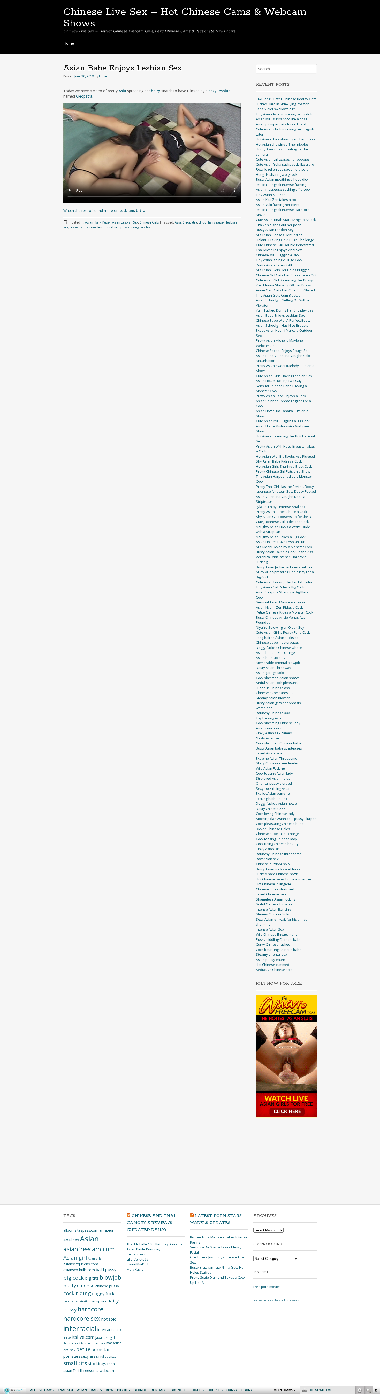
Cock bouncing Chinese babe (278, 949)
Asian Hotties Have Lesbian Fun (280, 541)
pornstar (100, 1349)
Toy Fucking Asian (270, 718)
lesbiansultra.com (83, 227)
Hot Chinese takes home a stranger (283, 879)
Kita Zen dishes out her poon (278, 224)
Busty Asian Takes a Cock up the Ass (284, 551)
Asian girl (75, 1257)
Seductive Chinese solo (274, 969)
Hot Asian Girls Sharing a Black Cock (284, 466)
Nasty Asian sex (268, 738)
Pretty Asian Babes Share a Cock (281, 511)
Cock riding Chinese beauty (277, 843)
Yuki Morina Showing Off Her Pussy (283, 285)
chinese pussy (107, 1285)
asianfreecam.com (89, 1249)
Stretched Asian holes (273, 778)
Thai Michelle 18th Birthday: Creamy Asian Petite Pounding (154, 1247)
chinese (86, 1285)
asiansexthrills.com (79, 1269)
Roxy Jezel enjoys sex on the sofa (282, 169)
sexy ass (88, 1356)
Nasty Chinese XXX (271, 808)
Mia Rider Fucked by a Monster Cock (284, 547)
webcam (107, 1370)
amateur (106, 1230)
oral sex (113, 227)
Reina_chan (136, 1254)
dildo (203, 222)
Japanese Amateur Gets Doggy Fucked (286, 491)
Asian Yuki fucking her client (277, 204)
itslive (67, 1338)
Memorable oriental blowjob (278, 662)
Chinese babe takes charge (277, 833)
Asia (178, 222)
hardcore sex (81, 1318)
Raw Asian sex (267, 859)
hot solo (108, 1319)
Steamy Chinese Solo (272, 914)
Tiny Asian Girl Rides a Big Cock (280, 587)
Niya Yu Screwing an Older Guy (280, 627)
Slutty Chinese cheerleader (277, 763)
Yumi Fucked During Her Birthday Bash (286, 310)
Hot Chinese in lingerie (273, 884)
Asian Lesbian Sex (125, 222)
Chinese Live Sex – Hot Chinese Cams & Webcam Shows (185, 18)
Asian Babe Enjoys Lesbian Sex (280, 315)
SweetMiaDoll (137, 1264)
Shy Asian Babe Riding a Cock (279, 461)
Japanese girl (105, 1337)
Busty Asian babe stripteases (279, 748)
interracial (80, 1328)
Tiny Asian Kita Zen (271, 194)
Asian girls (94, 1258)
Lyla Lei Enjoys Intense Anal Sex (281, 506)
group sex (98, 1301)
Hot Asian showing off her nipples (282, 144)
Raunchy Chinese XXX (273, 713)
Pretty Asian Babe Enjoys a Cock (281, 396)
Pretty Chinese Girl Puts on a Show (283, 471)
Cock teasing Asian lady (274, 773)
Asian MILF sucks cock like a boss (281, 119)
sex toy (145, 227)
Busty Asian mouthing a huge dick (282, 179)
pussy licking (129, 227)
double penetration (76, 1301)
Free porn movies (267, 1286)
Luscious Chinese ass (273, 688)
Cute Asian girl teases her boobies (283, 159)
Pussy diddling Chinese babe (278, 939)
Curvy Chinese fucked (273, 944)
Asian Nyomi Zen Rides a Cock (279, 607)
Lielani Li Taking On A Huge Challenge (285, 239)
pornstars (71, 1356)
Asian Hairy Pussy (98, 222)
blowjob (110, 1277)
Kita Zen (84, 1343)
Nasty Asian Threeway (273, 667)
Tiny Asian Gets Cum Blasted (278, 295)
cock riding (77, 1293)
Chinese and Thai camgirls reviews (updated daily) (151, 1222)
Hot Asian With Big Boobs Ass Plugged (285, 456)
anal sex (71, 1240)
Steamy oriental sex (271, 954)
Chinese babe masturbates (277, 642)
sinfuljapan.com (107, 1356)
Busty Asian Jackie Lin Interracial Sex (284, 567)
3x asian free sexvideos (287, 1300)
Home (69, 43)
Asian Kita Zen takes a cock (277, 199)
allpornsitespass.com (80, 1230)
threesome (89, 1370)
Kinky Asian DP (267, 849)
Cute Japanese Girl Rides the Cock (282, 521)
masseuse (113, 1343)
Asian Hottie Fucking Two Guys (279, 380)
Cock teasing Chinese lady (276, 839)
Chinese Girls (149, 222)
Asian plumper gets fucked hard (281, 124)
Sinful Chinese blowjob (274, 904)
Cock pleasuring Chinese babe (280, 823)
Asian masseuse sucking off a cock (283, 189)
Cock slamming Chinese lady (278, 723)
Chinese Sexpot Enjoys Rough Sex (282, 350)
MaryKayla (135, 1269)
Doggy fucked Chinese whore (279, 647)
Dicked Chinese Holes (273, 828)
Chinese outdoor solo (273, 864)
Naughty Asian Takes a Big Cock (281, 537)
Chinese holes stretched (275, 889)
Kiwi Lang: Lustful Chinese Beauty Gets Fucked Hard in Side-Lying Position (286, 101)
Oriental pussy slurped (274, 783)
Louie (103, 76)
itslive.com (83, 1337)
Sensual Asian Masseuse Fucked (282, 602)
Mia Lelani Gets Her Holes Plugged (283, 270)
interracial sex (109, 1329)
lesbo (101, 227)
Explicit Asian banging (273, 793)
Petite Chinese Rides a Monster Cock (284, 612)
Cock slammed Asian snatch (278, 677)
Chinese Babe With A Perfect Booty (283, 320)
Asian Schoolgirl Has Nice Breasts (282, 325)
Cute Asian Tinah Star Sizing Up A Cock (286, 219)
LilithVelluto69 (137, 1259)
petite (83, 1349)
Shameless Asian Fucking (275, 899)
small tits (75, 1363)
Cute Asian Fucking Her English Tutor (284, 582)
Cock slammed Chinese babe (278, 743)
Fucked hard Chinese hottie (277, 874)
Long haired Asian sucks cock (279, 637)
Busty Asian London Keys (275, 229)
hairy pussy (216, 222)
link (375, 1313)
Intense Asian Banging (273, 909)
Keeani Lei (70, 1343)
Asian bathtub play (270, 657)
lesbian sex (98, 1343)
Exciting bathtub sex (271, 798)
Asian (89, 1238)
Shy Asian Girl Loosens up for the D (283, 516)
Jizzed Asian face (269, 753)
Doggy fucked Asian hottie (276, 803)
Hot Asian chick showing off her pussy (285, 139)
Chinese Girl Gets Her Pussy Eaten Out (286, 275)
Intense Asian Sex (270, 929)
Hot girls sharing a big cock (276, 174)
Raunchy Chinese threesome (278, 853)
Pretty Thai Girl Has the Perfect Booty (285, 486)
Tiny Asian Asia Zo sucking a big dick (284, 114)
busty (69, 1285)
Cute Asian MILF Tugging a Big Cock (283, 421)
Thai (76, 1370)
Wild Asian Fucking (270, 768)
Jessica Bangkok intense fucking (281, 184)
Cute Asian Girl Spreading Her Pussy (284, 280)
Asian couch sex (268, 728)
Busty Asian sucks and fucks (278, 869)
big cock (73, 1277)
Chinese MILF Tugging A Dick (277, 255)
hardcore (90, 1309)
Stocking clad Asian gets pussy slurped (286, 818)
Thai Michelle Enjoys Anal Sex (279, 250)
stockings (97, 1363)
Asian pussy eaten (270, 959)
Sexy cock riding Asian (273, 788)
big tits (92, 1278)
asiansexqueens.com (80, 1264)
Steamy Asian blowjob (273, 698)
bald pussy (106, 1269)
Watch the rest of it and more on (104, 210)
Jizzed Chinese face (271, 894)
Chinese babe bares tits (274, 692)
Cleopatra (84, 96)
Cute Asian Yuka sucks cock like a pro (285, 164)
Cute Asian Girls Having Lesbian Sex (284, 375)
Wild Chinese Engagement (276, 934)
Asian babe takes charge (275, 652)
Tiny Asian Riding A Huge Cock (279, 260)
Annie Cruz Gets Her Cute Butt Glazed (285, 290)
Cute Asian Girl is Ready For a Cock (283, 632)
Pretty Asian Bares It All (274, 265)
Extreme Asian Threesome (276, 758)
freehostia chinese (263, 1300)
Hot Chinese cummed (272, 964)
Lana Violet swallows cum (276, 109)
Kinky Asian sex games (274, 733)
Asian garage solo (270, 672)
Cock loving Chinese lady (275, 813)
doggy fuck (103, 1293)
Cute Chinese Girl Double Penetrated (285, 245)
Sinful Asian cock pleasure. (277, 682)
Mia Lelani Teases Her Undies (279, 235)
